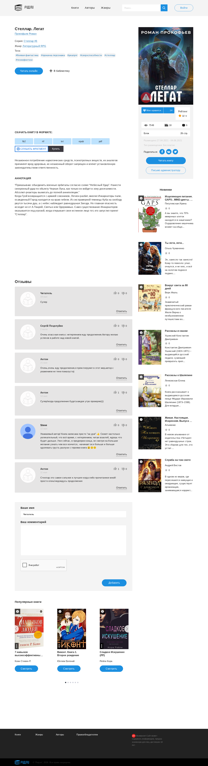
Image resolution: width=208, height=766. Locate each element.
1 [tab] (65, 682)
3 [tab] (70, 682)
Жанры (105, 7)
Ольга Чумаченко (174, 248)
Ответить (121, 311)
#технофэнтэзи (24, 60)
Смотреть (26, 668)
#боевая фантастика (27, 55)
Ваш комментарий (33, 522)
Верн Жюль (171, 292)
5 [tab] (75, 682)
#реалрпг (72, 55)
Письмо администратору (165, 170)
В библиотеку (62, 71)
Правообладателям (87, 734)
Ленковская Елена (175, 380)
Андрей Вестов (173, 465)
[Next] (128, 629)
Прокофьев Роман (26, 33)
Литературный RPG (34, 46)
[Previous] (15, 629)
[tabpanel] (29, 640)
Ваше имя (27, 507)
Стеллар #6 (30, 41)
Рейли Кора (106, 661)
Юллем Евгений (66, 661)
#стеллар (110, 55)
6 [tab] (77, 682)
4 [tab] (73, 682)
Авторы (90, 7)
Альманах (170, 425)
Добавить (114, 582)
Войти (183, 8)
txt (62, 141)
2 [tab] (68, 682)
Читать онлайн (28, 71)
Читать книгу (165, 160)
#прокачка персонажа (53, 55)
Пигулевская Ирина (175, 203)
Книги (75, 7)
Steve (43, 425)
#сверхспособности (91, 55)
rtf (43, 141)
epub (81, 141)
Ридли (29, 7)
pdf (100, 141)
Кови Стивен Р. (23, 661)
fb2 (24, 141)
